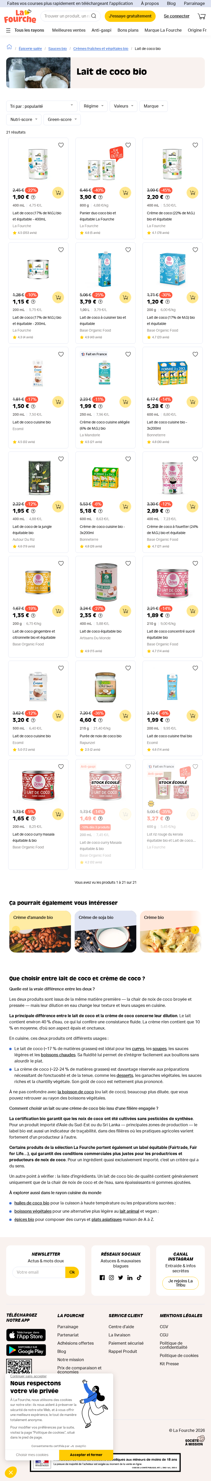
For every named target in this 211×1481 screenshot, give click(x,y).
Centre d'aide (121, 1327)
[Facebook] (102, 1278)
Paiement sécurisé (126, 1343)
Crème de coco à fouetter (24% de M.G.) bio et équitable (172, 530)
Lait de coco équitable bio (100, 631)
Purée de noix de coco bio (100, 736)
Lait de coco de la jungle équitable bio (32, 530)
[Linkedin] (130, 1278)
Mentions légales (181, 1315)
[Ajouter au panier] (58, 192)
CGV (164, 1327)
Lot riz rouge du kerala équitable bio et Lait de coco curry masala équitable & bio (170, 838)
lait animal (129, 1211)
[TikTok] (139, 1278)
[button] (195, 930)
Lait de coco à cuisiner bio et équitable (103, 321)
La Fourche (70, 1315)
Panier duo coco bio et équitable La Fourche (98, 216)
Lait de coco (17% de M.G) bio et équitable (171, 321)
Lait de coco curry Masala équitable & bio (101, 846)
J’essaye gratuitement (130, 16)
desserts (125, 1076)
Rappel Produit (123, 1352)
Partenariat (68, 1335)
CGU (164, 1335)
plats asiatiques (107, 1220)
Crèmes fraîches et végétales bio (100, 49)
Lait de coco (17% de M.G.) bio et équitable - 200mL (37, 321)
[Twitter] (120, 1278)
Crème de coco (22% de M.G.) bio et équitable (171, 216)
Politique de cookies (179, 1356)
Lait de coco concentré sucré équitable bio (171, 635)
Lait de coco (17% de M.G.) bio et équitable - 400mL (37, 216)
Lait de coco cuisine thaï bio (169, 736)
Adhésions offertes (75, 1343)
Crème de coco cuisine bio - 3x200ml (102, 530)
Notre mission (70, 1360)
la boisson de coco (76, 1092)
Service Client (126, 1315)
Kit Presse (169, 1364)
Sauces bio (57, 49)
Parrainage (194, 4)
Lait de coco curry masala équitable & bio (34, 838)
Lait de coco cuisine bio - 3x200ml (167, 425)
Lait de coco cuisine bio (32, 422)
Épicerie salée (30, 49)
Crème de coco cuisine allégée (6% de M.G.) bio (105, 425)
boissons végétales (32, 1211)
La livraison (119, 1335)
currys (138, 1049)
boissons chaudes (58, 1055)
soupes (159, 1049)
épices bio (24, 1220)
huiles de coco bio (31, 1203)
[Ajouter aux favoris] (61, 145)
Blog (171, 4)
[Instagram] (111, 1278)
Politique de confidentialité (173, 1345)
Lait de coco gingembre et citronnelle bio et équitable (34, 635)
